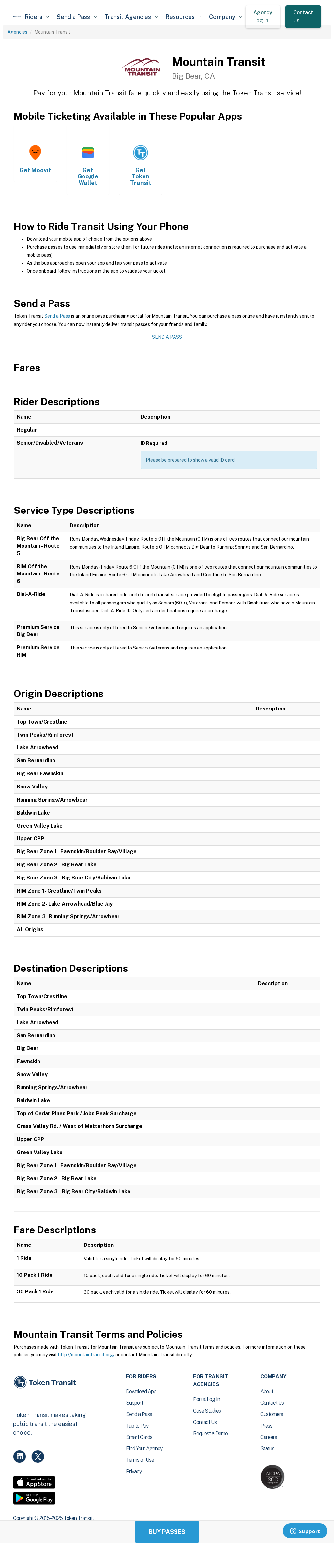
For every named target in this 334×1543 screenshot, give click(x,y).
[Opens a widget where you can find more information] (304, 1531)
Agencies (17, 32)
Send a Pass (57, 316)
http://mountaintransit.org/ (86, 1354)
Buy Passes (167, 1531)
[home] (17, 17)
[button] (37, 17)
